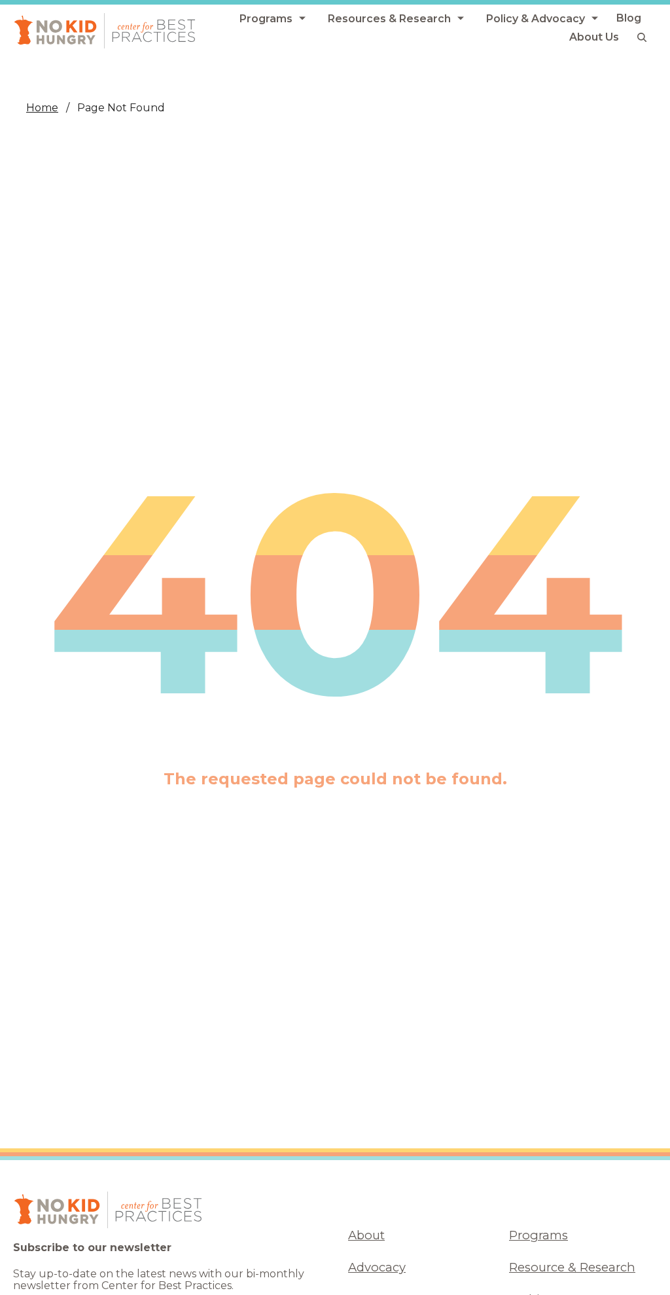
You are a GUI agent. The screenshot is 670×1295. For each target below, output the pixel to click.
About (366, 1235)
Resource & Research (572, 1267)
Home (42, 107)
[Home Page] (104, 30)
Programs (538, 1235)
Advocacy (377, 1267)
